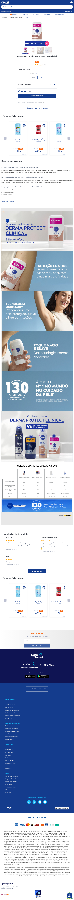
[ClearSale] (5, 894)
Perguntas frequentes (11, 779)
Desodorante (21, 17)
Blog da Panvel (9, 707)
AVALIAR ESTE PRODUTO (37, 571)
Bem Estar (8, 755)
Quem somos (8, 702)
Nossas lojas (8, 718)
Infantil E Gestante (10, 760)
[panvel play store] (43, 676)
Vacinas (7, 726)
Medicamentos (9, 749)
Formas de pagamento (11, 781)
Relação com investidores (12, 710)
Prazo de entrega (9, 784)
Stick (27, 17)
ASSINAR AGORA (37, 645)
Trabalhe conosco (10, 705)
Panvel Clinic (8, 768)
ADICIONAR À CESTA (37, 96)
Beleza (7, 747)
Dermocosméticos (10, 763)
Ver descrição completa (7, 201)
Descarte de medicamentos (12, 715)
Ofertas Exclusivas (36, 14)
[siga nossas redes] (29, 802)
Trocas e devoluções (10, 787)
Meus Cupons (14, 14)
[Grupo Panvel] (7, 883)
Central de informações (11, 776)
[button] (37, 69)
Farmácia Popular (10, 739)
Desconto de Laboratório (59, 14)
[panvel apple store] (30, 676)
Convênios (8, 734)
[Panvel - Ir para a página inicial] (33, 2)
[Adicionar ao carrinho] (24, 125)
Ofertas (7, 790)
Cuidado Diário (13, 17)
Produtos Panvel (9, 766)
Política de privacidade (11, 713)
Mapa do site (8, 792)
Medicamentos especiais (11, 728)
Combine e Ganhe (47, 14)
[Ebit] (38, 894)
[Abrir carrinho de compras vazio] (71, 2)
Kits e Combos (25, 14)
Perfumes (7, 758)
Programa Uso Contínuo (11, 736)
